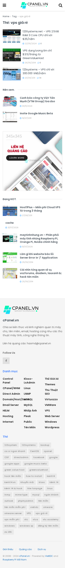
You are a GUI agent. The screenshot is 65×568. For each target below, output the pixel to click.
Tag (14, 16)
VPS (47, 410)
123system (11, 445)
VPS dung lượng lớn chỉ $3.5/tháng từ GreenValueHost (37, 54)
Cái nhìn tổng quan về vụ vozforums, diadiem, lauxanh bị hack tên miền (40, 273)
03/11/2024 (26, 106)
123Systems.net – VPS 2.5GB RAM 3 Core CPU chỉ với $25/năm (41, 35)
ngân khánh (51, 494)
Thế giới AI (51, 379)
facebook (38, 457)
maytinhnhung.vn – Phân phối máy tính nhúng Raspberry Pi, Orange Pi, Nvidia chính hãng (39, 238)
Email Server (11, 405)
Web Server (52, 416)
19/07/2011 (26, 118)
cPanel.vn (24, 556)
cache (9, 223)
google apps (12, 463)
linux (50, 488)
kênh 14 (54, 482)
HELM (6, 410)
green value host (15, 469)
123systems (29, 445)
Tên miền (30, 427)
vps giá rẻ (25, 16)
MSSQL (28, 399)
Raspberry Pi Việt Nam (15, 559)
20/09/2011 (29, 78)
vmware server (13, 513)
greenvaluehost (38, 469)
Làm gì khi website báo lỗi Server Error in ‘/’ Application (39, 255)
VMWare (50, 405)
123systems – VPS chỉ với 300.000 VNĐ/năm (38, 71)
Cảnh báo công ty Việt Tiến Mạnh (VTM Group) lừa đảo (37, 99)
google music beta (35, 463)
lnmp (7, 494)
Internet (8, 422)
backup (45, 445)
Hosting (8, 416)
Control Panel (8, 380)
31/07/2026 (27, 246)
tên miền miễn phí (15, 507)
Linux (27, 388)
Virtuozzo (51, 399)
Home (6, 16)
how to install (34, 476)
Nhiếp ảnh (30, 410)
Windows (51, 422)
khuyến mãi (27, 482)
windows (10, 525)
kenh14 (51, 476)
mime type (21, 494)
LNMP (27, 394)
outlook (9, 500)
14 (40, 78)
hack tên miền (13, 476)
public (28, 422)
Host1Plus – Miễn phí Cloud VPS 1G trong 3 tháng (40, 209)
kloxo (42, 482)
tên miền (43, 500)
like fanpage (34, 488)
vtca (35, 519)
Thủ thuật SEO (51, 392)
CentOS (34, 451)
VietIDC (49, 556)
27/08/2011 (26, 215)
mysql (36, 494)
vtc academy (50, 519)
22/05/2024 (30, 43)
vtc (26, 519)
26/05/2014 (30, 62)
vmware (48, 507)
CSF (7, 457)
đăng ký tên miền (48, 525)
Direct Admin (11, 394)
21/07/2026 (12, 227)
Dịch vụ (42, 549)
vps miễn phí (12, 519)
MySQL (28, 405)
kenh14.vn (10, 482)
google (53, 457)
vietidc (34, 507)
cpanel (48, 451)
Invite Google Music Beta (36, 113)
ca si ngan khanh (15, 451)
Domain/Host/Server (17, 399)
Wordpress (52, 427)
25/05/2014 (27, 262)
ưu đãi (8, 531)
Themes (50, 384)
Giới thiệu (8, 549)
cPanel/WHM (11, 388)
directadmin (21, 457)
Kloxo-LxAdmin (29, 380)
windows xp (26, 525)
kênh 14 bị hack (13, 488)
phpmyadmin (25, 500)
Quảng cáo (25, 549)
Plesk (27, 416)
